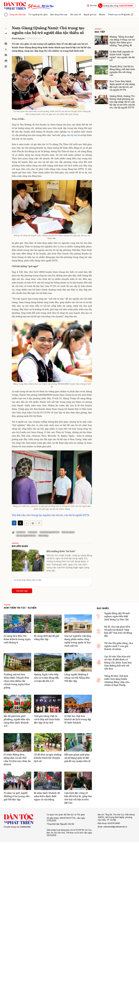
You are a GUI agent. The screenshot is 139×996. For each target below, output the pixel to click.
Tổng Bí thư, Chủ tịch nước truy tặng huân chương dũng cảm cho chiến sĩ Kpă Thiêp (116, 680)
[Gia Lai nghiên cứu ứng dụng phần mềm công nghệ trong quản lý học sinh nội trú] (78, 623)
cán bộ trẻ (72, 135)
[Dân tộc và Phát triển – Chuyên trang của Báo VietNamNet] (15, 5)
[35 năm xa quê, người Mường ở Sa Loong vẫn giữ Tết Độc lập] (17, 781)
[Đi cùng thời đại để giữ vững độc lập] (47, 623)
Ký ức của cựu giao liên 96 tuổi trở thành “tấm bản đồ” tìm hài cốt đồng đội (118, 631)
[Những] (101, 40)
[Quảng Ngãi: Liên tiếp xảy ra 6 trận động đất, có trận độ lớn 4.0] (47, 662)
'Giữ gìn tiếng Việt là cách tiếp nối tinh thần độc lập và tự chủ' (47, 719)
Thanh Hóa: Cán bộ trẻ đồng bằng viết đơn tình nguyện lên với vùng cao (122, 70)
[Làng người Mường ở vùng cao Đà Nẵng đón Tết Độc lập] (78, 662)
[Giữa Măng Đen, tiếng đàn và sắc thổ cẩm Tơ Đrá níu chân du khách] (17, 742)
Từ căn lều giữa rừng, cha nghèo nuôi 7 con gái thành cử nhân (118, 646)
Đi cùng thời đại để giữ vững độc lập (46, 638)
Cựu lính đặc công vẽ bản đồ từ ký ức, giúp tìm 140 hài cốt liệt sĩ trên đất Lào (78, 798)
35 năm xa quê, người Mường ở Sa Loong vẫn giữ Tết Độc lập (17, 796)
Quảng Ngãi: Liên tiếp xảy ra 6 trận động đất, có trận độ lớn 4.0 (46, 677)
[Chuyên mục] (132, 14)
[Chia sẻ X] (20, 523)
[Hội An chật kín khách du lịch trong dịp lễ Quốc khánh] (78, 704)
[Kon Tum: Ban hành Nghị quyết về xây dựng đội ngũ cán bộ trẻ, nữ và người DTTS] (101, 84)
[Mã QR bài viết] (6, 66)
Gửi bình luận (22, 591)
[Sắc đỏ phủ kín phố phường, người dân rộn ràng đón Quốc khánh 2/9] (17, 704)
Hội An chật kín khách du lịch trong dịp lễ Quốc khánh (77, 719)
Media (102, 14)
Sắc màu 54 (75, 14)
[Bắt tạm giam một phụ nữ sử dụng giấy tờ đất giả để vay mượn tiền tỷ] (78, 742)
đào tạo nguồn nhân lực (26, 536)
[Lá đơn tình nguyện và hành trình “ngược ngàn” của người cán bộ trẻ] (101, 55)
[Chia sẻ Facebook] (6, 44)
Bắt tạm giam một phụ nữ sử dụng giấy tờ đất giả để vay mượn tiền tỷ (77, 757)
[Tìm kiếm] (125, 14)
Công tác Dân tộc (17, 14)
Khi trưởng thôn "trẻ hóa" (60, 551)
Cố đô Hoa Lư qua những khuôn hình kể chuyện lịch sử (47, 757)
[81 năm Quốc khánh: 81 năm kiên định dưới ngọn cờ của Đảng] (47, 781)
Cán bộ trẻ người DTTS (49, 532)
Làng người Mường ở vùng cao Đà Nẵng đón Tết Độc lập (77, 677)
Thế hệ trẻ (33, 532)
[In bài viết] (6, 61)
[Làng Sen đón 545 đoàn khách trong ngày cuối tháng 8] (17, 623)
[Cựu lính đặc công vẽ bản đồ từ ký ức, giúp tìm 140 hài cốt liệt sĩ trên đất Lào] (78, 781)
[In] (32, 523)
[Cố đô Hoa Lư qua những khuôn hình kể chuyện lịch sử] (47, 742)
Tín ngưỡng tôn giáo (38, 14)
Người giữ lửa (90, 14)
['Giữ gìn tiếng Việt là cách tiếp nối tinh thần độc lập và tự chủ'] (47, 704)
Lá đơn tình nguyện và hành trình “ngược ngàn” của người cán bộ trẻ (122, 56)
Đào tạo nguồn (68, 532)
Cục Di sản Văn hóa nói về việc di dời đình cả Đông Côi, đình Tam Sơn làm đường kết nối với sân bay (118, 662)
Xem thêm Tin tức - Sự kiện (20, 607)
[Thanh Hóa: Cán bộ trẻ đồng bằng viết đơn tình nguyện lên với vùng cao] (101, 69)
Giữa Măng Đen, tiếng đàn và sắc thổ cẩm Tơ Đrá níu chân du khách (17, 759)
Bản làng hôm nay (58, 14)
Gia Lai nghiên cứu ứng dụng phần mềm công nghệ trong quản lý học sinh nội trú (77, 641)
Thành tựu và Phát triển (119, 14)
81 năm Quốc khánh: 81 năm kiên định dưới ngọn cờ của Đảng (47, 796)
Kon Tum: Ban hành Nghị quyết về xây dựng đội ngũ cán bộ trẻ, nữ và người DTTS (122, 85)
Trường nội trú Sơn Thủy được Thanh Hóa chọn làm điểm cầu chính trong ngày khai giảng (17, 681)
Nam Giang (43, 536)
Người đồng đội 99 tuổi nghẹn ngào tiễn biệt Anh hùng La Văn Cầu (117, 616)
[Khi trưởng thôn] (28, 560)
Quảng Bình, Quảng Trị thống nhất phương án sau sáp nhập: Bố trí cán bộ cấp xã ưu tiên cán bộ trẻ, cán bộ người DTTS (122, 102)
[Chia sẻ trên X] (6, 49)
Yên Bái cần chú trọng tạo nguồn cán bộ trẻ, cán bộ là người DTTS (50, 515)
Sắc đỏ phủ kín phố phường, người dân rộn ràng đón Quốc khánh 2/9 (17, 721)
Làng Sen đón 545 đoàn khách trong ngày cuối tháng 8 (17, 639)
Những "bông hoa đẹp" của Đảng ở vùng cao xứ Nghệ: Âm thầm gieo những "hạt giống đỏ (122, 41)
